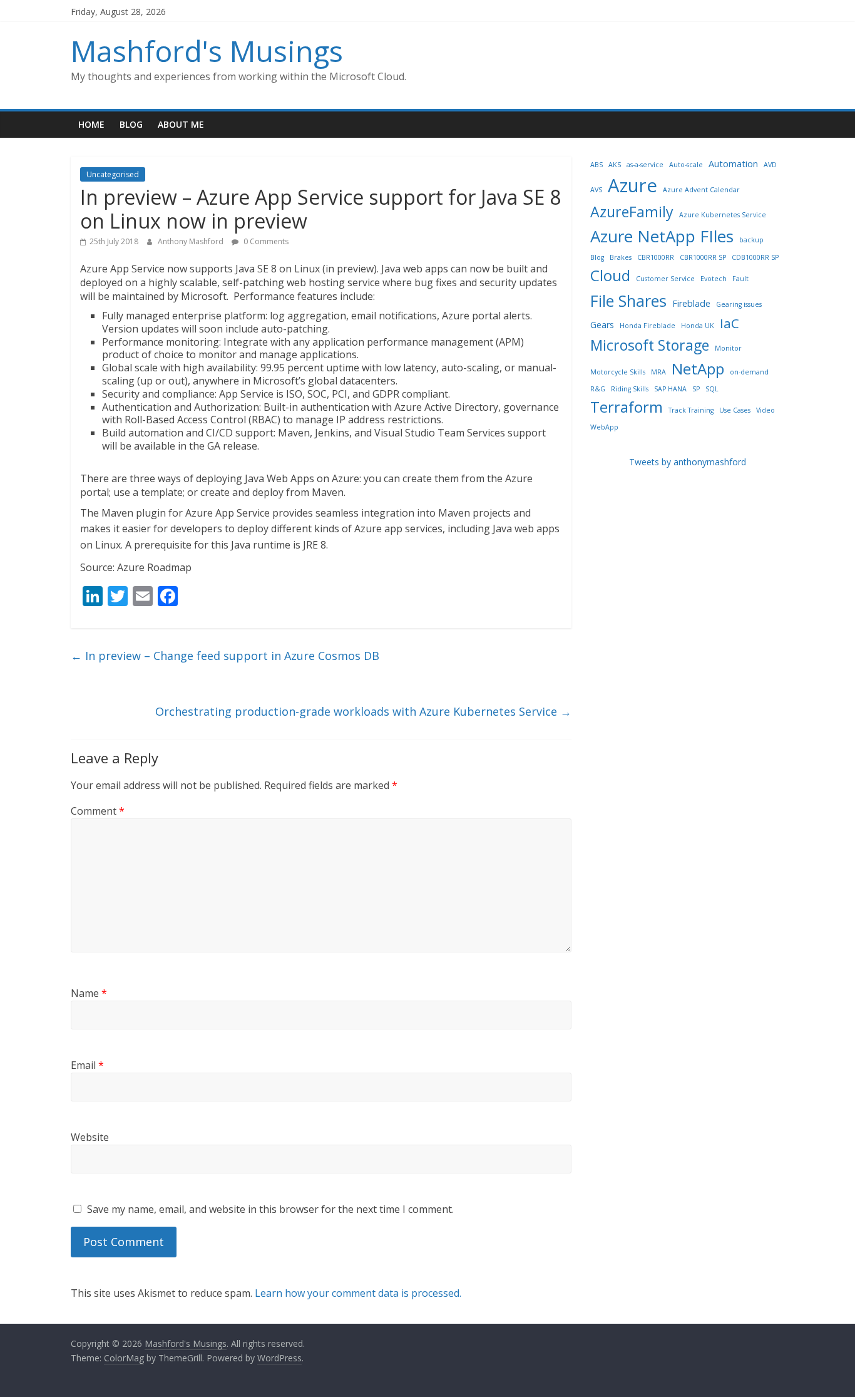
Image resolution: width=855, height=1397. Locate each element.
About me (181, 124)
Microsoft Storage (649, 345)
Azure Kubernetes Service (722, 214)
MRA (658, 372)
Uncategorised (112, 174)
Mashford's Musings (207, 50)
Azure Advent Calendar (701, 189)
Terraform (626, 406)
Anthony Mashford (191, 241)
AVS (596, 189)
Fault (740, 278)
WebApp (604, 427)
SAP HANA (670, 388)
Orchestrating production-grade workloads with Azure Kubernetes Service (363, 711)
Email (87, 1065)
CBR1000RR (655, 257)
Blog (131, 124)
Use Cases (734, 410)
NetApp (698, 368)
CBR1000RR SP (703, 257)
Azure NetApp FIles (662, 236)
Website (90, 1137)
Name (89, 993)
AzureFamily (631, 212)
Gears (602, 325)
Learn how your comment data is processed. (358, 1293)
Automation (733, 164)
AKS (614, 164)
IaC (729, 323)
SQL (712, 388)
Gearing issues (739, 304)
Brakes (621, 257)
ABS (596, 164)
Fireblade (691, 303)
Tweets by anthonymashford (687, 462)
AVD (770, 164)
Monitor (728, 348)
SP (696, 388)
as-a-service (645, 164)
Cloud (610, 275)
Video (765, 410)
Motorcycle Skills (617, 372)
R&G (597, 388)
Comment (98, 811)
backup (751, 239)
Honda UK (697, 325)
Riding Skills (629, 388)
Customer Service (665, 278)
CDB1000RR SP (755, 257)
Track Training (691, 410)
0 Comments (265, 241)
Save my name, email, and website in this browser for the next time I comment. (270, 1209)
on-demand (749, 372)
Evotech (713, 278)
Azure (632, 185)
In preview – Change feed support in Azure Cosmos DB (225, 655)
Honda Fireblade (647, 325)
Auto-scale (686, 164)
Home (91, 124)
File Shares (628, 300)
